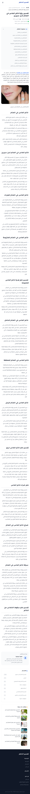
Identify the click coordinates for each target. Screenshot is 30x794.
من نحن (27, 766)
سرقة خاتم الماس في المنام (20, 63)
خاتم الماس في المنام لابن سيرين (20, 35)
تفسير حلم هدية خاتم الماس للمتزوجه (18, 43)
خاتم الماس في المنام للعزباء (20, 38)
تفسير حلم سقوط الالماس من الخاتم (19, 66)
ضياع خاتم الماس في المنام (21, 60)
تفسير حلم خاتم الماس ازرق (21, 54)
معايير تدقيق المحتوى (24, 782)
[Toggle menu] (2, 2)
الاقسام (27, 764)
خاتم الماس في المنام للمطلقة (20, 49)
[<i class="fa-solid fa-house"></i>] (27, 8)
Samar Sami (24, 19)
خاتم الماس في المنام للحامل (20, 46)
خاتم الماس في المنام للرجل (21, 52)
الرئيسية (27, 761)
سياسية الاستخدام (24, 784)
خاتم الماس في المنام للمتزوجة (20, 40)
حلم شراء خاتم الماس (22, 57)
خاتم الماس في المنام (22, 32)
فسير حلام (24, 2)
